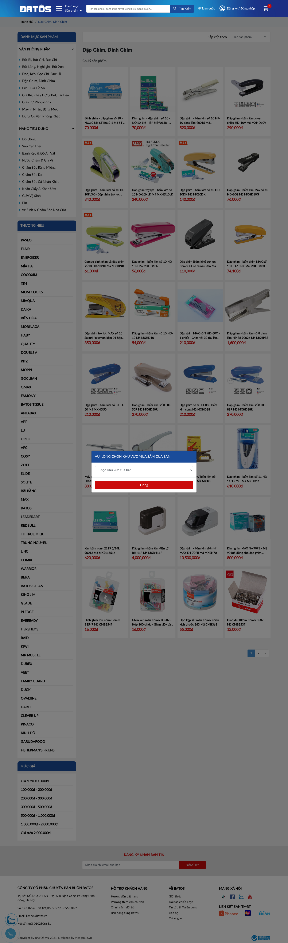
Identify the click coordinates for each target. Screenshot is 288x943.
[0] (263, 9)
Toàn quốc (208, 8)
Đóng (144, 485)
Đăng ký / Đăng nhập (241, 8)
